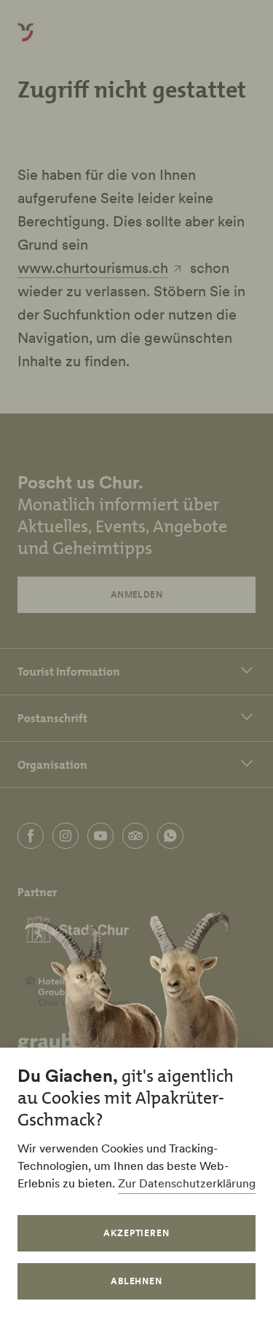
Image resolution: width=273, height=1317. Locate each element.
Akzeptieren (136, 1232)
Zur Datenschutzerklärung (187, 1183)
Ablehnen (137, 1281)
